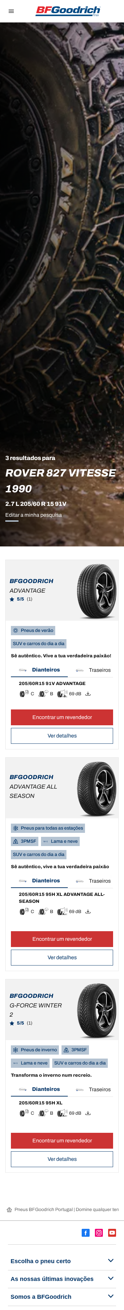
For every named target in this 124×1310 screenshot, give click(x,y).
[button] (39, 670)
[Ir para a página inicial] (68, 11)
